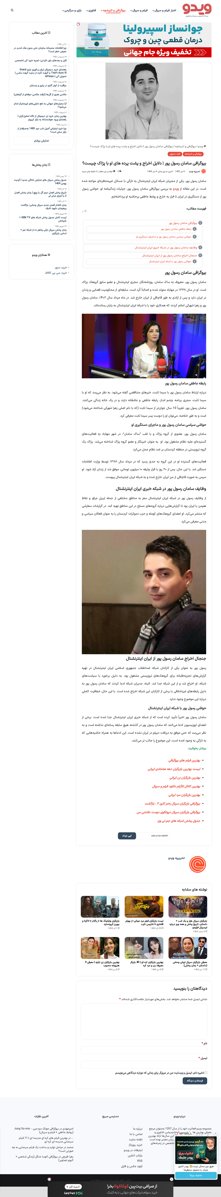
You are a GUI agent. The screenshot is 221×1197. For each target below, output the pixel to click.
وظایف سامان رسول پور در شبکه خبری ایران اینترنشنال (166, 248)
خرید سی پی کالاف (56, 273)
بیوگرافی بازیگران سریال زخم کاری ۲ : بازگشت (172, 803)
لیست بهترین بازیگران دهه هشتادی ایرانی (174, 769)
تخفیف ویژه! (196, 1175)
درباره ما (137, 1129)
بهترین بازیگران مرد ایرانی (184, 795)
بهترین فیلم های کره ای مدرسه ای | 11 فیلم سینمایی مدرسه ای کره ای (46, 1140)
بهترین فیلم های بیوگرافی (184, 760)
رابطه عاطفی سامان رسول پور (176, 229)
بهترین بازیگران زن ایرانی (185, 777)
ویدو (201, 146)
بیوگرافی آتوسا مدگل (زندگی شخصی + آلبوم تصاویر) (44, 1158)
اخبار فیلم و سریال (165, 10)
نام (204, 1044)
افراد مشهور (175, 154)
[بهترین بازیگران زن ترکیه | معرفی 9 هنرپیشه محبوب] (100, 948)
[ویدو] (197, 10)
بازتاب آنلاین (135, 1155)
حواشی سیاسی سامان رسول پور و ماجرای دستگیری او (163, 237)
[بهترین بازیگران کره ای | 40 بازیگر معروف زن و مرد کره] (144, 948)
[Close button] (171, 1179)
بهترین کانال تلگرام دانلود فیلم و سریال (176, 786)
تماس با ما (136, 1134)
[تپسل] (49, 1179)
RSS (139, 1161)
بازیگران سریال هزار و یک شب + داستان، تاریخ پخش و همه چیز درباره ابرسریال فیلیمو (188, 924)
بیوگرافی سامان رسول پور (183, 223)
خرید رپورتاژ (135, 1145)
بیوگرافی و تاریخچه (114, 10)
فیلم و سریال (140, 10)
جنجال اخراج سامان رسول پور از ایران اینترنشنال (169, 256)
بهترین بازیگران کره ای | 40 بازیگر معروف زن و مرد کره (146, 964)
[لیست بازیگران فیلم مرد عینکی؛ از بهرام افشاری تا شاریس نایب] (144, 907)
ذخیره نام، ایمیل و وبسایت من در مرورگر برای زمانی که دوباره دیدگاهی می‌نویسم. (159, 1073)
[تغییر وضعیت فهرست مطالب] (84, 212)
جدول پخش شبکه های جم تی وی (178, 821)
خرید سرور (61, 267)
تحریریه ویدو (194, 171)
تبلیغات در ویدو (133, 1150)
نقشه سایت (135, 1139)
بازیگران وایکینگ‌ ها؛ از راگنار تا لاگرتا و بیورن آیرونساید (100, 922)
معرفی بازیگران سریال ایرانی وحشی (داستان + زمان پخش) (190, 964)
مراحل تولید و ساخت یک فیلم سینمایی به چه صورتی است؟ (42, 1149)
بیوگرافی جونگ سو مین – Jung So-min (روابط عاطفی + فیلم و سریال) (43, 1130)
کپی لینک (127, 836)
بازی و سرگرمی (72, 10)
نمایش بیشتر (41, 141)
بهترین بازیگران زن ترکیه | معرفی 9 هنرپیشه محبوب (102, 964)
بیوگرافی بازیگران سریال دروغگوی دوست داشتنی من (168, 812)
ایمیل (203, 1058)
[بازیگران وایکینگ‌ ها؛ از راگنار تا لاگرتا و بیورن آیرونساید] (100, 907)
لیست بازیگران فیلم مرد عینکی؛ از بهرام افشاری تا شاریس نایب (144, 922)
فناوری (92, 10)
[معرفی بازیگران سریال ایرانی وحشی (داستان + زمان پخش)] (188, 948)
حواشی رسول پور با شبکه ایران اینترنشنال (170, 261)
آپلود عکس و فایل (131, 1166)
